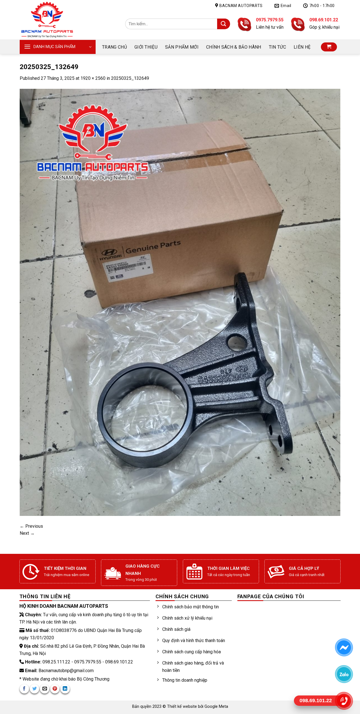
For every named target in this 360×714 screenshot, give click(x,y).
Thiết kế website (182, 706)
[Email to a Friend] (44, 688)
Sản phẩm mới (182, 47)
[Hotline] (343, 700)
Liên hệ (302, 47)
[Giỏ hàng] (329, 47)
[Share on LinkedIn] (65, 688)
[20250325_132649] (180, 302)
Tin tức (277, 47)
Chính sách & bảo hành (233, 47)
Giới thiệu (146, 47)
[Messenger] (343, 647)
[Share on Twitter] (34, 688)
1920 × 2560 (92, 78)
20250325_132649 (130, 78)
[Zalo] (343, 674)
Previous (31, 526)
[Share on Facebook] (24, 688)
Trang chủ (114, 47)
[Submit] (223, 24)
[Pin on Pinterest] (55, 688)
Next (27, 533)
